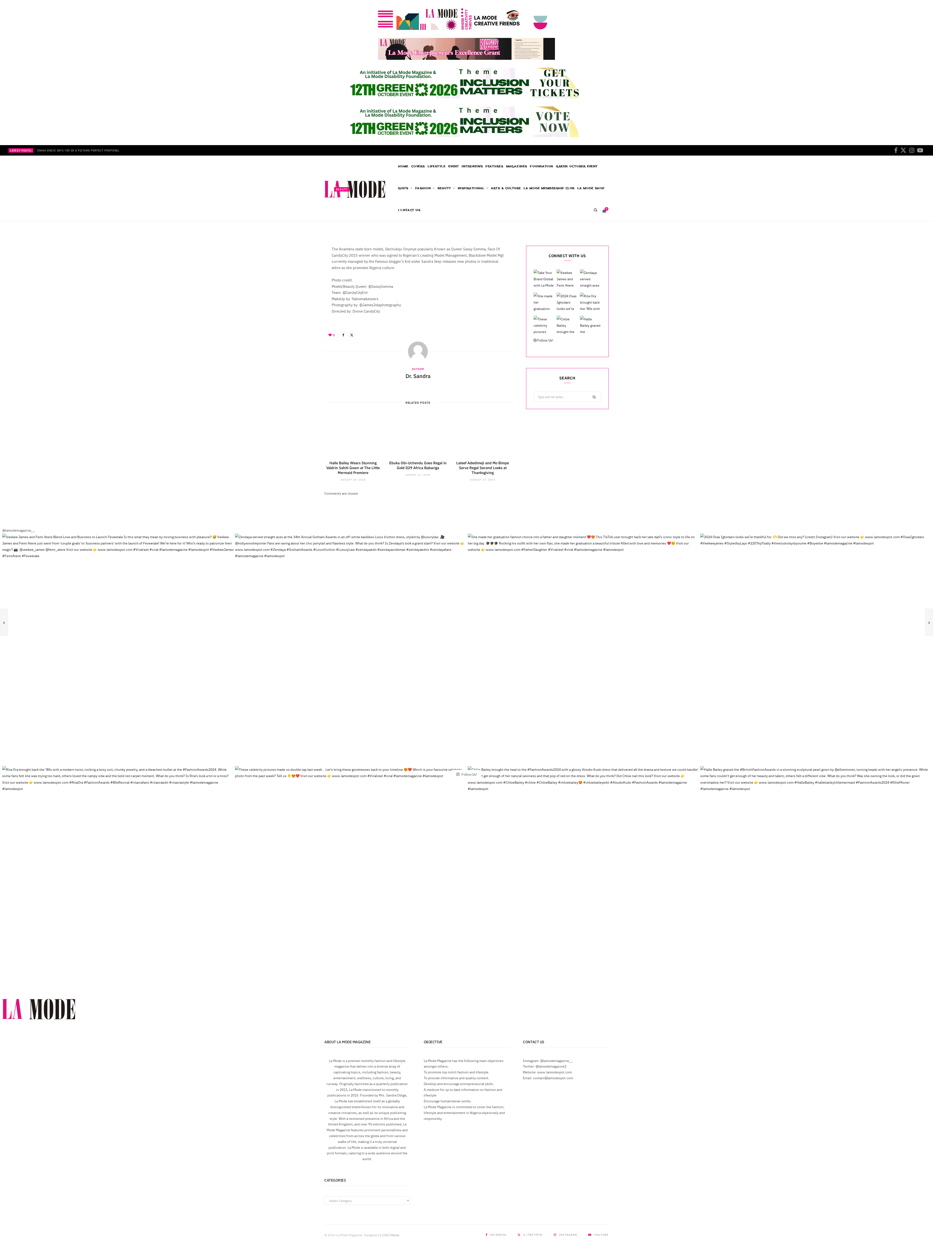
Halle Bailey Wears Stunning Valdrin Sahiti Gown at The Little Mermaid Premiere (353, 467)
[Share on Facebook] (594, 216)
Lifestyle (436, 166)
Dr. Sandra (348, 223)
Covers (418, 166)
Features (494, 166)
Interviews (472, 166)
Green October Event (577, 166)
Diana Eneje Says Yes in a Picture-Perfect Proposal (78, 150)
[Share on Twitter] (594, 222)
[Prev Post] (4, 622)
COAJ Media (390, 1235)
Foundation (541, 166)
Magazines (516, 166)
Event (453, 166)
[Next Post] (929, 622)
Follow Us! (544, 340)
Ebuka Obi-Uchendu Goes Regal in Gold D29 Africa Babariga (418, 465)
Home (403, 166)
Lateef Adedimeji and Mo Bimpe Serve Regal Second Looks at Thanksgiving (482, 467)
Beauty (342, 189)
